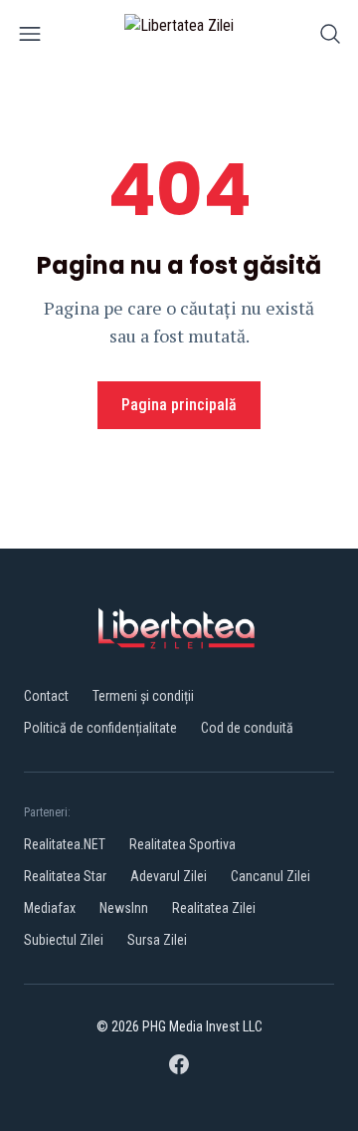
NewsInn (123, 908)
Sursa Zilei (157, 940)
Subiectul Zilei (63, 940)
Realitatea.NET (64, 844)
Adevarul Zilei (168, 876)
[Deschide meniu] (30, 37)
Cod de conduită (247, 728)
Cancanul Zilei (270, 876)
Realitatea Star (65, 876)
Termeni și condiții (143, 696)
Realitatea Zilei (214, 908)
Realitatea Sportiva (182, 844)
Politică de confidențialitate (100, 728)
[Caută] (330, 37)
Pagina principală (179, 404)
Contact (46, 696)
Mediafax (50, 908)
